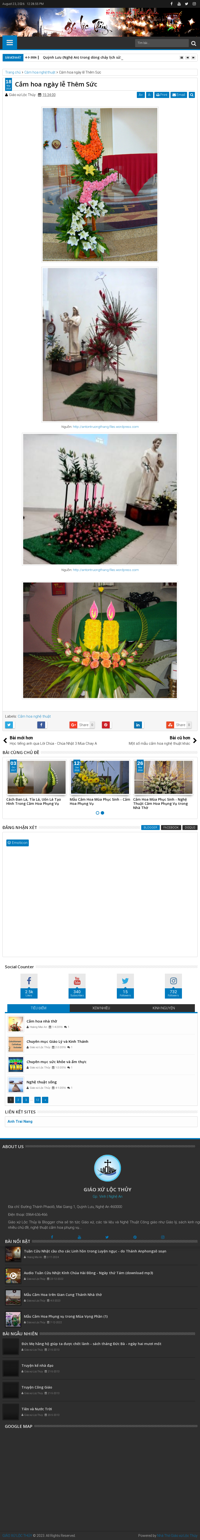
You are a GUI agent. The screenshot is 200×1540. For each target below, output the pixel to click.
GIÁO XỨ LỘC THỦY (17, 1536)
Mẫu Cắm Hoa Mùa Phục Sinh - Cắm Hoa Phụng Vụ (36, 801)
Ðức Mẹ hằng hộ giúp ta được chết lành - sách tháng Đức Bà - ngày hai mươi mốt (91, 1343)
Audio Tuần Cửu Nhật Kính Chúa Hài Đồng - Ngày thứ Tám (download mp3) (88, 1273)
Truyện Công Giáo (36, 1387)
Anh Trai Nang (20, 1121)
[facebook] (171, 4)
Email (180, 95)
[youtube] (179, 4)
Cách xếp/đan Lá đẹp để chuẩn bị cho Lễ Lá (161, 801)
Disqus (190, 827)
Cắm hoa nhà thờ (42, 1021)
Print (163, 95)
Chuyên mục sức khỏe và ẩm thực (57, 1061)
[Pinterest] (135, 1237)
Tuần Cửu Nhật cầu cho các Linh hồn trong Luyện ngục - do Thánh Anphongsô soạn (95, 1251)
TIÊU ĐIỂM (38, 1008)
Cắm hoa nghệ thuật (34, 716)
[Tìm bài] (194, 43)
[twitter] (186, 4)
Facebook (171, 827)
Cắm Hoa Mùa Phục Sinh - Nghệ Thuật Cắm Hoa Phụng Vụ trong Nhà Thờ (97, 803)
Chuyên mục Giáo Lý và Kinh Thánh (57, 1041)
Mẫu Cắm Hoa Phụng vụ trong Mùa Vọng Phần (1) (66, 1316)
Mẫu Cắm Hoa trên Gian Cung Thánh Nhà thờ (63, 1294)
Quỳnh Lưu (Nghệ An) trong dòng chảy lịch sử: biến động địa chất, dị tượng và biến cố (116, 57)
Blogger (150, 827)
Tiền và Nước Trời (36, 1409)
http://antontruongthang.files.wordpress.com (106, 427)
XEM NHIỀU (101, 1008)
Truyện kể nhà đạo (37, 1365)
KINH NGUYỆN (164, 1008)
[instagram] (194, 4)
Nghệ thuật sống (42, 1081)
